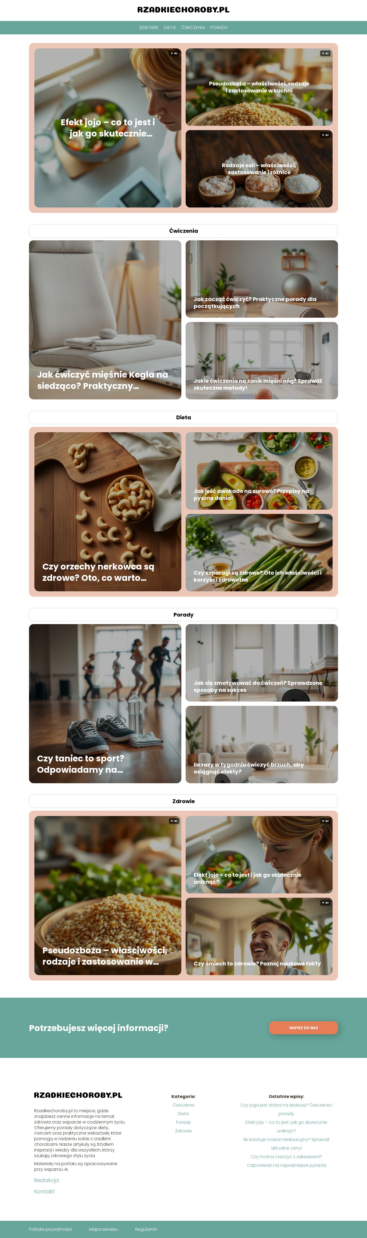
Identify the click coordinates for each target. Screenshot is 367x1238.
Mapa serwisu (103, 1229)
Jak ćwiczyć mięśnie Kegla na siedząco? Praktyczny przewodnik (102, 380)
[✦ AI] (140, 206)
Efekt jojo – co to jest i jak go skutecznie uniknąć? (108, 128)
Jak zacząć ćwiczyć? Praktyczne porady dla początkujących (255, 303)
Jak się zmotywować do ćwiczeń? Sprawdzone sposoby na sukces (258, 686)
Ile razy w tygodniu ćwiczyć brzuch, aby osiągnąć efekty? (249, 768)
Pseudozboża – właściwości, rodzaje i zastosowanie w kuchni (259, 87)
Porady (219, 27)
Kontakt (44, 1191)
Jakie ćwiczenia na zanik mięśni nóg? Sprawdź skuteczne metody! (258, 384)
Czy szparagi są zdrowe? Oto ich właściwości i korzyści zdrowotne (258, 576)
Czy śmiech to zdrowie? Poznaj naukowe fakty (257, 963)
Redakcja (46, 1180)
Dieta (170, 27)
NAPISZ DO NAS (303, 1028)
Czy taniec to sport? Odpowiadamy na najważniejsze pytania (86, 764)
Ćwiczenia (193, 27)
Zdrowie (149, 27)
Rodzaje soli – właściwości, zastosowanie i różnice (259, 169)
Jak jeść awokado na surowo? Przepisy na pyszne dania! (251, 495)
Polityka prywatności (50, 1229)
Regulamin (146, 1229)
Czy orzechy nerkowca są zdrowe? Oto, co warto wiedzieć (98, 572)
